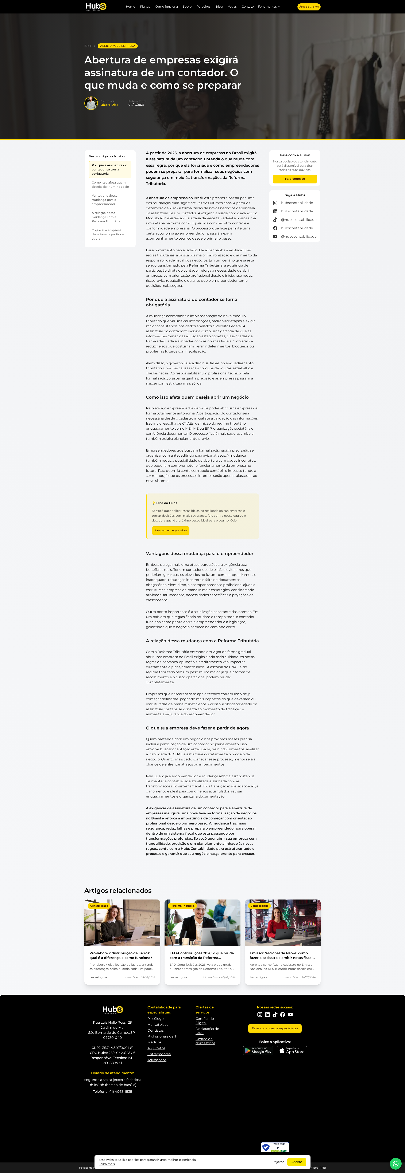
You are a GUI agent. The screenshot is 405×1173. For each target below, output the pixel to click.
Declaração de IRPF (207, 1031)
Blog (219, 6)
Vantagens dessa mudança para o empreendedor (104, 200)
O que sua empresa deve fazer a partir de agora (108, 234)
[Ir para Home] (96, 7)
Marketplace (158, 1025)
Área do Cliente (309, 6)
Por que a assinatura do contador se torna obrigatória (109, 169)
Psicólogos (156, 1019)
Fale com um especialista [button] (171, 530)
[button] (269, 7)
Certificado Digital (205, 1021)
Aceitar (297, 1162)
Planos (145, 6)
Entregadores (159, 1054)
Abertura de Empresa (117, 45)
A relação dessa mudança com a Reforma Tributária (106, 217)
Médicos (154, 1042)
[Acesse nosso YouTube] (290, 1014)
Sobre (187, 6)
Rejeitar (278, 1162)
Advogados (156, 1060)
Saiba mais (107, 1164)
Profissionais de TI (162, 1036)
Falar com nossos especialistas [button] (275, 1028)
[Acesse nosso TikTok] (275, 1014)
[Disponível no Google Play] (258, 1050)
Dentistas (155, 1030)
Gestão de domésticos (205, 1041)
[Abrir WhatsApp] (396, 1164)
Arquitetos (156, 1048)
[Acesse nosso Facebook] (283, 1014)
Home (130, 6)
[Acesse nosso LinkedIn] (267, 1014)
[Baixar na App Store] (292, 1050)
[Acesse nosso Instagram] (260, 1014)
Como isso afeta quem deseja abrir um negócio (110, 185)
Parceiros (204, 6)
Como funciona (166, 6)
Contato (248, 6)
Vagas (232, 6)
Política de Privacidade (93, 1167)
